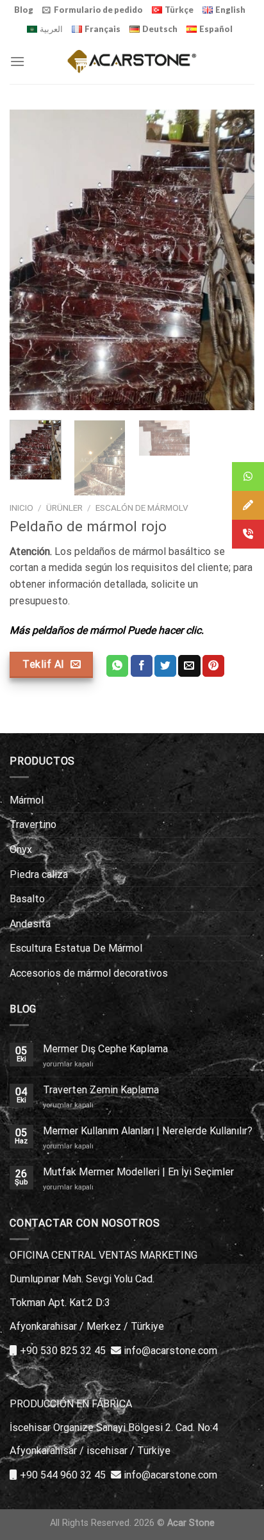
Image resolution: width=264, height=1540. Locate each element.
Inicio (21, 507)
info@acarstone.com (170, 1351)
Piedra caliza (39, 874)
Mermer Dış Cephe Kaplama (105, 1049)
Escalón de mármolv (141, 507)
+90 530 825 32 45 (62, 1351)
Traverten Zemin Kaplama (101, 1090)
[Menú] (17, 61)
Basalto (27, 899)
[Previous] (30, 260)
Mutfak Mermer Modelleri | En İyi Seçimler (138, 1172)
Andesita (30, 924)
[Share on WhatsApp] (117, 666)
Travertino (33, 824)
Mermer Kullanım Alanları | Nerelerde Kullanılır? (147, 1131)
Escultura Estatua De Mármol (76, 948)
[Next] (233, 260)
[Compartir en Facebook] (142, 666)
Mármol (27, 800)
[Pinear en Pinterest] (213, 666)
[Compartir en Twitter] (165, 666)
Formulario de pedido (98, 9)
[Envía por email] (189, 666)
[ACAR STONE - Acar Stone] (132, 61)
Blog (23, 9)
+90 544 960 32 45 (62, 1475)
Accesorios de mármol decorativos (89, 973)
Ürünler (64, 507)
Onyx (21, 849)
